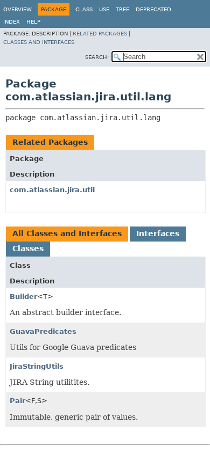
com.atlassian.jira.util (52, 190)
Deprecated (153, 9)
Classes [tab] (28, 248)
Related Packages (100, 33)
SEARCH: (97, 57)
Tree (122, 9)
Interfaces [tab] (157, 233)
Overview (17, 9)
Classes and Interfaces (38, 42)
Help (33, 22)
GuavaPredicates (43, 331)
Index (11, 22)
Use (104, 9)
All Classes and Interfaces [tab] (67, 233)
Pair (17, 401)
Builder (23, 297)
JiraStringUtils (37, 366)
